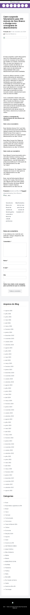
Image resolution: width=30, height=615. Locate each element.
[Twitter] (11, 5)
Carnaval (7, 515)
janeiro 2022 (8, 475)
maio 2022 (8, 462)
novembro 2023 (9, 410)
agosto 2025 (8, 348)
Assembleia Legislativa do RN (13, 505)
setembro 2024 (9, 382)
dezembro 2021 (9, 478)
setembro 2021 (9, 487)
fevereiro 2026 (9, 329)
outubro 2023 (9, 413)
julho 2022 (8, 456)
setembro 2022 (9, 453)
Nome (5, 260)
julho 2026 (8, 313)
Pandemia (8, 567)
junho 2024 (8, 391)
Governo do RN (9, 543)
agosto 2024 (8, 385)
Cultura (7, 527)
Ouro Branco (18, 193)
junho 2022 (8, 459)
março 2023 (8, 434)
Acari (6, 502)
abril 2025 (8, 360)
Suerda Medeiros (11, 34)
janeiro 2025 (8, 369)
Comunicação (9, 518)
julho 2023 (8, 422)
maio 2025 (8, 357)
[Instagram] (3, 5)
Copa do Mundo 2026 (11, 524)
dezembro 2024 (9, 372)
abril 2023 (8, 431)
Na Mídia (7, 564)
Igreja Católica (9, 549)
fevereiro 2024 (9, 403)
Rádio (6, 574)
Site (4, 275)
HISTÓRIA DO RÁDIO (11, 546)
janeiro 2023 (8, 441)
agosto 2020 (8, 490)
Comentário (7, 241)
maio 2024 (8, 394)
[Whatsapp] (22, 5)
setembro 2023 (9, 416)
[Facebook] (7, 5)
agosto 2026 (8, 310)
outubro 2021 (9, 484)
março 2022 (8, 469)
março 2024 (8, 400)
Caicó (6, 512)
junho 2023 (8, 425)
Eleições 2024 (9, 533)
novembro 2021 (9, 481)
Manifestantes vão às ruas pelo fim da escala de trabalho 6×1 (20, 207)
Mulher (7, 555)
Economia (8, 530)
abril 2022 (8, 465)
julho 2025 (8, 351)
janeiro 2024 (8, 407)
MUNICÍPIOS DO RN (10, 561)
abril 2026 (8, 323)
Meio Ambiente (9, 552)
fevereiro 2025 (9, 366)
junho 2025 (8, 354)
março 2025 (8, 363)
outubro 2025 (9, 341)
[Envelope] (26, 5)
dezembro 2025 (9, 335)
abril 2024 (8, 397)
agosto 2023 (8, 419)
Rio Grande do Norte (11, 580)
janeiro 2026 (8, 332)
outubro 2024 (9, 379)
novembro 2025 (9, 338)
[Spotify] (18, 5)
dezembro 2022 (9, 444)
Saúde (7, 583)
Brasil (6, 509)
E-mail (5, 268)
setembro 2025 (9, 345)
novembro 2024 (9, 376)
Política (7, 571)
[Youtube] (15, 5)
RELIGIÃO (8, 577)
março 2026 (8, 326)
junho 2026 (8, 317)
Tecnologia (8, 589)
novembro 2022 (9, 447)
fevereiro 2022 (9, 472)
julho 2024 (8, 388)
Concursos (8, 521)
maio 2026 (8, 320)
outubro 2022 (9, 450)
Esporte (7, 536)
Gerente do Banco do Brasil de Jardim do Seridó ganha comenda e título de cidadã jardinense (10, 212)
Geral (6, 540)
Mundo (7, 558)
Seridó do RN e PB (15, 191)
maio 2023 (8, 428)
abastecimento (8, 193)
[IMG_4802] (6, 195)
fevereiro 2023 (9, 438)
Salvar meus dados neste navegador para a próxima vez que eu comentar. (14, 285)
